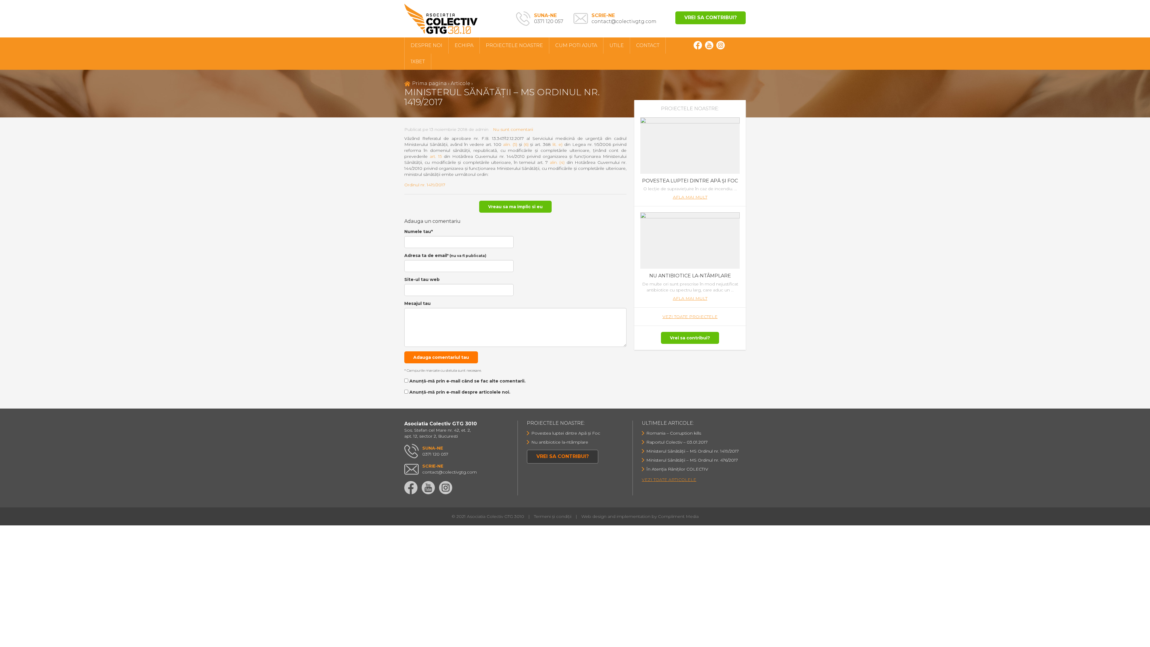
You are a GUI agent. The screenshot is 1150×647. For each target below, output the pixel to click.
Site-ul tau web (422, 279)
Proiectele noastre (514, 45)
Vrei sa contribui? (710, 17)
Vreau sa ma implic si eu (515, 206)
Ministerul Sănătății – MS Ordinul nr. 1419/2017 (692, 451)
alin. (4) (557, 162)
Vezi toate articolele (669, 479)
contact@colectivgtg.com (623, 18)
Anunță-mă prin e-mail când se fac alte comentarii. (467, 381)
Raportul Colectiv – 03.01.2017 (677, 442)
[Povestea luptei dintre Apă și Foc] (690, 145)
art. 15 (436, 156)
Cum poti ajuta (576, 45)
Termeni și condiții (552, 516)
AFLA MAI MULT (690, 197)
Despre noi (426, 45)
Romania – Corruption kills (673, 433)
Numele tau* (418, 231)
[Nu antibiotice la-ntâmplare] (690, 240)
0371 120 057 (548, 18)
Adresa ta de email (445, 255)
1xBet (418, 61)
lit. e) (557, 144)
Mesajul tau (417, 303)
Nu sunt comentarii (513, 129)
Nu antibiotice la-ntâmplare (690, 276)
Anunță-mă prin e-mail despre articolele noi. (459, 392)
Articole (460, 83)
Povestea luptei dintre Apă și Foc (690, 181)
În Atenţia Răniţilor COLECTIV (677, 469)
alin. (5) (510, 144)
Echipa (464, 45)
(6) (526, 144)
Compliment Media (678, 516)
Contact (647, 45)
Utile (616, 45)
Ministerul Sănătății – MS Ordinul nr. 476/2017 (692, 460)
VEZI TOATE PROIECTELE (690, 316)
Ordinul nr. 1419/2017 (424, 185)
